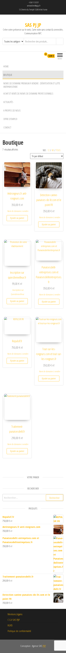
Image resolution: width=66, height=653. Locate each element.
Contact (7, 127)
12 (49, 150)
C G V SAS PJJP (14, 619)
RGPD (10, 625)
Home (6, 66)
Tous (58, 150)
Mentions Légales (15, 614)
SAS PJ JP (33, 25)
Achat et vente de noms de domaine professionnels (28, 93)
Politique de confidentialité (19, 631)
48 (53, 150)
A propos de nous (12, 110)
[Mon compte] (39, 56)
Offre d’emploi (10, 119)
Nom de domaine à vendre (17, 211)
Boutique (7, 75)
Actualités (8, 102)
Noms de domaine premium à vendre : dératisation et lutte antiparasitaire (31, 85)
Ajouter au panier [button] (17, 218)
